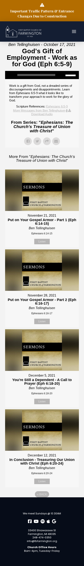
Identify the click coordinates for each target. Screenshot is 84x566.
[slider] (71, 75)
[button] (74, 31)
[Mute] (62, 75)
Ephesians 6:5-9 (57, 106)
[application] (42, 75)
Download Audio (42, 114)
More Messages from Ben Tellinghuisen (39, 110)
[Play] (10, 75)
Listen (41, 241)
